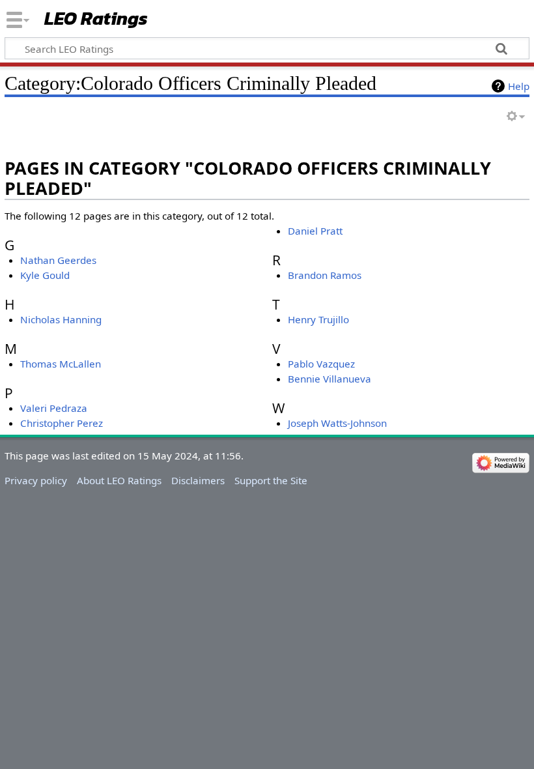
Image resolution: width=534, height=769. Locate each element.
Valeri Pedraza (53, 407)
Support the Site (270, 480)
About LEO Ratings (119, 480)
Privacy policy (36, 480)
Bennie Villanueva (329, 378)
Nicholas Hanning (61, 319)
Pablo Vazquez (321, 363)
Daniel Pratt (315, 230)
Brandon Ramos (324, 275)
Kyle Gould (45, 275)
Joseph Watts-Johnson (337, 422)
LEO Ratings (96, 19)
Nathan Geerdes (58, 260)
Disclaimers (198, 480)
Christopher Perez (61, 422)
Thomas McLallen (60, 363)
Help (518, 86)
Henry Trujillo (318, 319)
